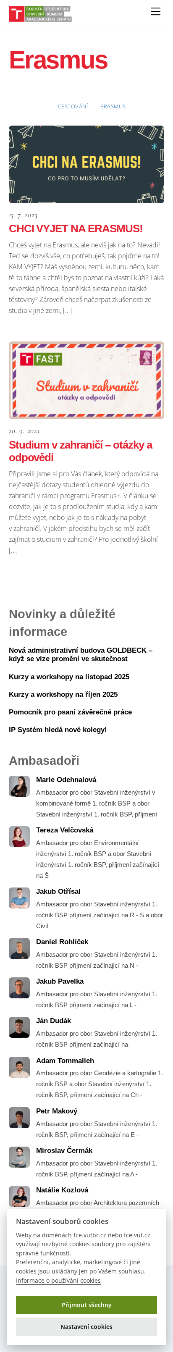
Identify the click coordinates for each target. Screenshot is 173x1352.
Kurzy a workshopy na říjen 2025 (63, 694)
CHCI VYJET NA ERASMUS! (76, 228)
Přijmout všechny (87, 1305)
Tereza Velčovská (64, 830)
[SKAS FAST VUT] (40, 18)
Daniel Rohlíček (62, 942)
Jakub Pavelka (60, 981)
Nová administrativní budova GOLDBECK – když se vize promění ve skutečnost (80, 654)
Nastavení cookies (86, 1327)
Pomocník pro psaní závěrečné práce (70, 712)
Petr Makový (56, 1111)
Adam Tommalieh (65, 1061)
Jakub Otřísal (58, 891)
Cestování (73, 106)
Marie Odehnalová (66, 780)
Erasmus (113, 106)
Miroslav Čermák (64, 1151)
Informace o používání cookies (58, 1280)
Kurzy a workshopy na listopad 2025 (69, 677)
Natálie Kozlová (62, 1190)
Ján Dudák (53, 1021)
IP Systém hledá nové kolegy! (58, 730)
